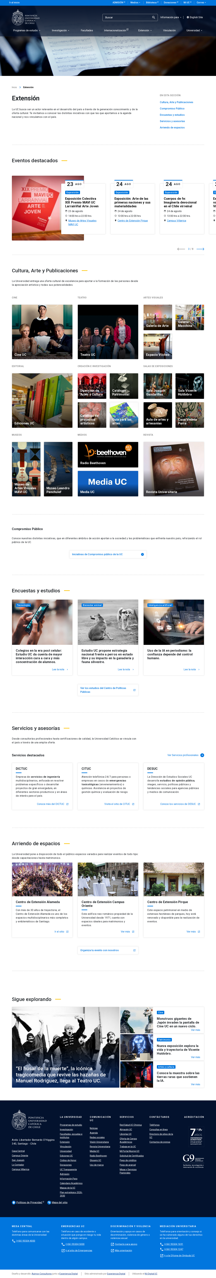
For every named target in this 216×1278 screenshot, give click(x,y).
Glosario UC (95, 1160)
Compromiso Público (172, 108)
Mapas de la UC (67, 1188)
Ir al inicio (14, 2)
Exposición (72, 192)
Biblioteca (151, 2)
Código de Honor (68, 1160)
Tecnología (23, 605)
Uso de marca (97, 1165)
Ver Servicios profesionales (185, 755)
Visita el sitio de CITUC (119, 804)
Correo (202, 2)
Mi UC (187, 2)
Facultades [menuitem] (87, 30)
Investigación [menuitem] (61, 30)
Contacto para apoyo (126, 1244)
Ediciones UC (66, 1156)
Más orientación (123, 1250)
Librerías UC (126, 1134)
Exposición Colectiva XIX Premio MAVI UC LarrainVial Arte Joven (82, 202)
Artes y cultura (166, 1067)
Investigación (66, 1129)
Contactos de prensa (159, 1142)
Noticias (94, 1128)
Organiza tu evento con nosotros (108, 950)
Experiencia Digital (68, 1273)
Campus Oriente (20, 1155)
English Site (195, 17)
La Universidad (71, 1117)
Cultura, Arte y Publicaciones (176, 102)
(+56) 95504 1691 (173, 1244)
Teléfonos (154, 1125)
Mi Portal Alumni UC (129, 1151)
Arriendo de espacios (172, 127)
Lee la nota (60, 669)
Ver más (127, 931)
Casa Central (18, 1151)
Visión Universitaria (99, 1142)
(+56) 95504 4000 (25, 1241)
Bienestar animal (92, 605)
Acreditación (194, 1117)
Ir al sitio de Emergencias (79, 1250)
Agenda (94, 1133)
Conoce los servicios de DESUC (180, 804)
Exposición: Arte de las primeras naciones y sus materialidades (132, 202)
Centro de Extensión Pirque (133, 220)
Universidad (66, 1151)
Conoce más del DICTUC (53, 804)
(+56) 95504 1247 (173, 1249)
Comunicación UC (100, 1119)
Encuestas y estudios (172, 115)
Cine (160, 1012)
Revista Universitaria (100, 1146)
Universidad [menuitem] (195, 30)
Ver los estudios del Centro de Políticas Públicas (108, 690)
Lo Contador (18, 1165)
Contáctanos (159, 1117)
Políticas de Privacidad (27, 1202)
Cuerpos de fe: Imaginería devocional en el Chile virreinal (180, 202)
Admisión (118, 2)
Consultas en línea (158, 1129)
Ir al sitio (62, 931)
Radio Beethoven (98, 1156)
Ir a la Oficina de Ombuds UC (179, 1255)
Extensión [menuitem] (145, 30)
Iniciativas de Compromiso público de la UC (107, 554)
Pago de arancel (128, 1165)
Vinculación (65, 1146)
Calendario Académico (71, 1183)
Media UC (94, 1151)
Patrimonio (164, 1039)
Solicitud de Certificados (132, 1156)
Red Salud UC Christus (131, 1125)
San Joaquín (18, 1160)
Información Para (68, 1178)
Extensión (65, 1142)
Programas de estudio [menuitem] (27, 30)
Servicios (127, 1117)
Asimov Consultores (42, 1273)
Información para (171, 17)
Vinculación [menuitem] (169, 30)
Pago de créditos (128, 1160)
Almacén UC (126, 1129)
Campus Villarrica (176, 220)
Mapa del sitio (58, 1202)
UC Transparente (68, 1169)
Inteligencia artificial (160, 605)
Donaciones (170, 2)
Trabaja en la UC (128, 1146)
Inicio (14, 87)
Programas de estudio (71, 1125)
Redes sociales (97, 1137)
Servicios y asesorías (172, 121)
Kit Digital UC (151, 1273)
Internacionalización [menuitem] (115, 30)
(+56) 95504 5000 (75, 1244)
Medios (135, 2)
